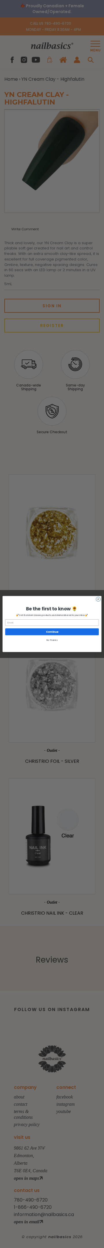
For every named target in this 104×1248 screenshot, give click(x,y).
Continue (52, 632)
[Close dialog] (98, 599)
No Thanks (52, 640)
